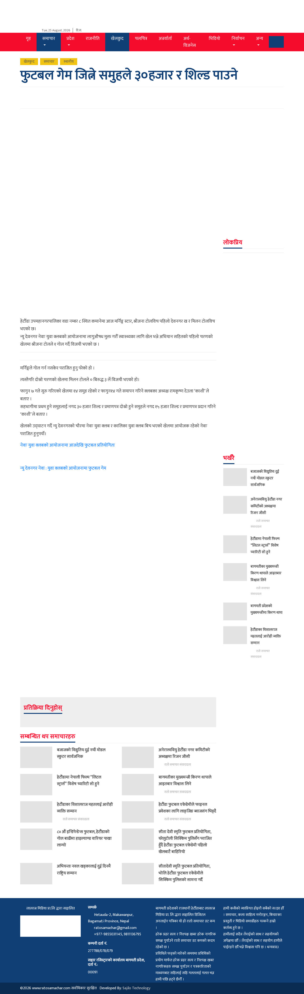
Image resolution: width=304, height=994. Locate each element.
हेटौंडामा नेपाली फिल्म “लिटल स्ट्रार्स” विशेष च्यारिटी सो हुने (79, 780)
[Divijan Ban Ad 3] (253, 142)
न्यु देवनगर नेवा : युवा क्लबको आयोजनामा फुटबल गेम (63, 468)
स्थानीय (69, 61)
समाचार (48, 38)
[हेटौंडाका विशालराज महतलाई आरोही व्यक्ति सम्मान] (38, 812)
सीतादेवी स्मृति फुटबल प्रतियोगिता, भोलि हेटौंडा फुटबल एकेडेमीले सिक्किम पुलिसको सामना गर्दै (184, 873)
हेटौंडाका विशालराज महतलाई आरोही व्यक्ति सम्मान (85, 808)
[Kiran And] (253, 349)
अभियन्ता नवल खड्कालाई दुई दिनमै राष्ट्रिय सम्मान (84, 869)
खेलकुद (117, 38)
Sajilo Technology (136, 988)
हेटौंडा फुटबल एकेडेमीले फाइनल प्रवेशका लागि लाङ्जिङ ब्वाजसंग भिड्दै (187, 808)
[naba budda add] (253, 286)
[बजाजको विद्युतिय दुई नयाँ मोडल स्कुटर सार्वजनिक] (38, 757)
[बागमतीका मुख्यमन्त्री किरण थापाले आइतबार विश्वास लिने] (140, 784)
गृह (28, 38)
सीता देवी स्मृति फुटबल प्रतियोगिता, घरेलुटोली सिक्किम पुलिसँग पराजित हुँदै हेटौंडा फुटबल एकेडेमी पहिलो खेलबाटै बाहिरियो (185, 841)
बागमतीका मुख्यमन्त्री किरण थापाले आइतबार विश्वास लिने (185, 780)
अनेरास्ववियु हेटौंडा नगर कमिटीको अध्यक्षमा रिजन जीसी (184, 753)
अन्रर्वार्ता (165, 38)
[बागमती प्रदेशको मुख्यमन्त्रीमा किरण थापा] (237, 611)
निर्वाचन (238, 38)
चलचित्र (141, 38)
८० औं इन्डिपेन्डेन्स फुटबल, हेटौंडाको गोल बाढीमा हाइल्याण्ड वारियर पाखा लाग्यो (84, 838)
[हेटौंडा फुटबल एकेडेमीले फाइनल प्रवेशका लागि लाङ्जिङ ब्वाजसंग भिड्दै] (140, 812)
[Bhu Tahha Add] (253, 412)
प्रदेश (70, 38)
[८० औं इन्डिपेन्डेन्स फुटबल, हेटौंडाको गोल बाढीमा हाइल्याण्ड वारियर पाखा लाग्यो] (38, 839)
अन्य (259, 38)
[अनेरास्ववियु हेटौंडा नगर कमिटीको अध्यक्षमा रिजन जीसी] (140, 757)
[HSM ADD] (253, 205)
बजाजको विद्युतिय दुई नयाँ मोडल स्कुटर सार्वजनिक (81, 753)
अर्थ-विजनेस (189, 42)
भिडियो (214, 38)
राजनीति (93, 38)
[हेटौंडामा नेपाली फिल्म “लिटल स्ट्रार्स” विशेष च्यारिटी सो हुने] (38, 784)
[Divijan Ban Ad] (118, 596)
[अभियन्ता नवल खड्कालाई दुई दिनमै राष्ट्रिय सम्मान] (38, 873)
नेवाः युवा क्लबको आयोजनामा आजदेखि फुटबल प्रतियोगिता (67, 445)
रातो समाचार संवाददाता (177, 765)
